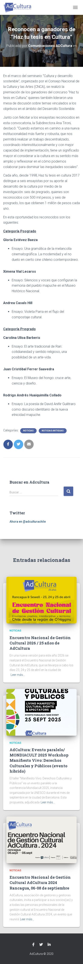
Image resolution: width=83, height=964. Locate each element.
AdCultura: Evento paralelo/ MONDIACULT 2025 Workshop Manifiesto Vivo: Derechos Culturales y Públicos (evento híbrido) (39, 760)
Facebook (33, 945)
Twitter (41, 945)
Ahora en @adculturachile (28, 521)
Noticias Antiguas (53, 430)
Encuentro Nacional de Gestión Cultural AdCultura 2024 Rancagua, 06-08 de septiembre (40, 882)
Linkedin (49, 945)
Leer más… (18, 674)
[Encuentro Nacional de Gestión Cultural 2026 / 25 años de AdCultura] (41, 600)
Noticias (28, 430)
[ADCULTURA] (19, 7)
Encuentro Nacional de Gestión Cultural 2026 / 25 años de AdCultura (40, 643)
